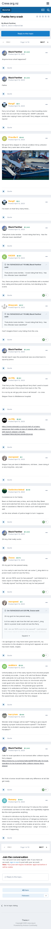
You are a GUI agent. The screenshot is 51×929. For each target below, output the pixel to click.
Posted (16, 54)
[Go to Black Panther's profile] (4, 53)
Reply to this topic (25, 34)
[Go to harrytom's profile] (4, 715)
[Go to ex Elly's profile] (4, 379)
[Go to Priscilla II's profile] (4, 138)
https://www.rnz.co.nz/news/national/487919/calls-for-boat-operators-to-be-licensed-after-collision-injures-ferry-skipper (25, 763)
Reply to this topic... (14, 877)
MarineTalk (18, 26)
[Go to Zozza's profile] (4, 558)
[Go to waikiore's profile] (4, 666)
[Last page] (48, 42)
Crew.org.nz (10, 3)
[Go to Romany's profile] (4, 800)
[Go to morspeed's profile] (4, 458)
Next (42, 42)
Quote (9, 68)
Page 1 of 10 (25, 42)
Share (26, 890)
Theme (25, 920)
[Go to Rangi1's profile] (4, 104)
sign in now (14, 862)
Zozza (32, 611)
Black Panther (9, 23)
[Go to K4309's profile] (4, 256)
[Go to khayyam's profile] (4, 306)
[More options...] (46, 52)
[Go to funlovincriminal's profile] (4, 490)
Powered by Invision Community (25, 925)
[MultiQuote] (3, 67)
